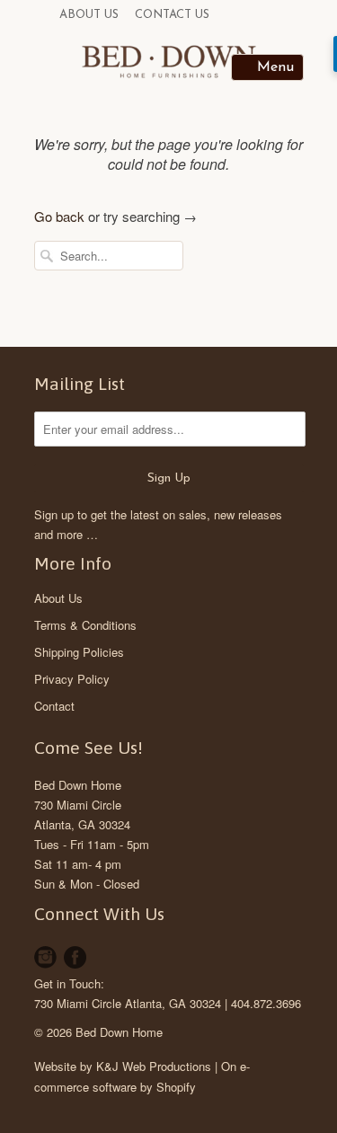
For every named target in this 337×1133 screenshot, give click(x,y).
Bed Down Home (77, 784)
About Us (89, 15)
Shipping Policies (79, 651)
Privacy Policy (72, 678)
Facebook (75, 957)
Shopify (176, 1086)
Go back (59, 216)
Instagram (45, 957)
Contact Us (172, 15)
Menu (275, 67)
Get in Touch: (69, 983)
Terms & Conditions (85, 624)
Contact (54, 705)
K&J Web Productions (153, 1066)
